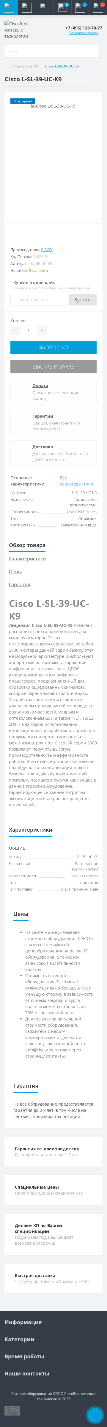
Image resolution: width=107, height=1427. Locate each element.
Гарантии (42, 416)
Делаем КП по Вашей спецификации (38, 1228)
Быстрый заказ (53, 366)
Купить (83, 299)
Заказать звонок (83, 32)
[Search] (94, 51)
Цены (15, 571)
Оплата (40, 385)
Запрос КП (53, 347)
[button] (45, 7)
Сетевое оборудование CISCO (37, 1393)
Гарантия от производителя (47, 1149)
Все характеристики (76, 481)
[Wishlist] (96, 232)
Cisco (46, 249)
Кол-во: (17, 320)
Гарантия (19, 584)
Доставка (42, 447)
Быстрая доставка (35, 1275)
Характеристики (27, 558)
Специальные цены (37, 1187)
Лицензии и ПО (25, 66)
